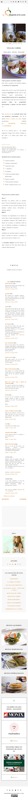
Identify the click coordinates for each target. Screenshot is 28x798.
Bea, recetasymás (9, 343)
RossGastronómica (14, 599)
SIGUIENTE (5, 499)
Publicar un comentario (9, 496)
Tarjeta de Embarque (14, 602)
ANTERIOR (23, 499)
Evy (6, 424)
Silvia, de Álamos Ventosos (12, 411)
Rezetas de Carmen (14, 596)
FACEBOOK (11, 123)
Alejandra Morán (9, 432)
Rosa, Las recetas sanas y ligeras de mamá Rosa (15, 382)
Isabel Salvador (9, 283)
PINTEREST (7, 126)
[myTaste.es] (14, 777)
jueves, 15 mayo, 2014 (10, 419)
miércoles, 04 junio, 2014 (11, 474)
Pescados (21, 52)
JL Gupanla (8, 324)
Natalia (7, 395)
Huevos (14, 52)
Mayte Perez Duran (10, 444)
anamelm (7, 293)
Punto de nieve (9, 357)
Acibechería (14, 578)
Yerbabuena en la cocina (14, 609)
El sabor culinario (13, 582)
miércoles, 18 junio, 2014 (11, 493)
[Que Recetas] (14, 740)
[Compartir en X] (13, 265)
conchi (6, 306)
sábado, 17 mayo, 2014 (10, 427)
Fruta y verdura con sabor (13, 119)
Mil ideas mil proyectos (14, 585)
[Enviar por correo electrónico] (17, 265)
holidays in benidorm (15, 472)
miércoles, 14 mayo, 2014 (11, 289)
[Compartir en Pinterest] (15, 265)
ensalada (7, 114)
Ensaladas (7, 52)
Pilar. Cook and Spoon (11, 369)
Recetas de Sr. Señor (14, 593)
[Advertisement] (7, 516)
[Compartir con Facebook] (11, 265)
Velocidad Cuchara (14, 606)
